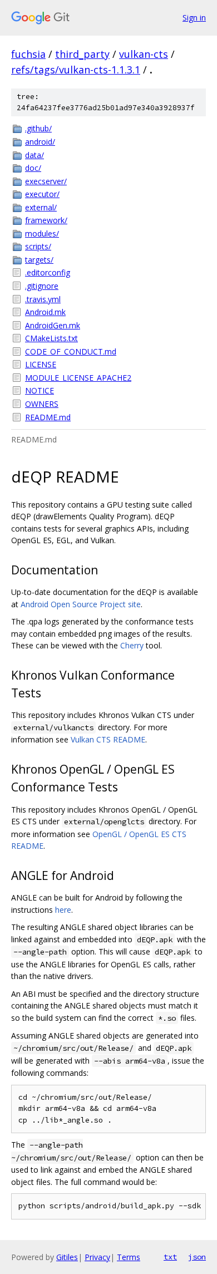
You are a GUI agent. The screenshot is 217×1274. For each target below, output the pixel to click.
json (197, 1257)
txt (170, 1257)
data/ (34, 155)
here (63, 909)
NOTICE (39, 390)
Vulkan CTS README (108, 739)
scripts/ (38, 246)
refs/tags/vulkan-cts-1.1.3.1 (75, 69)
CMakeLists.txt (51, 338)
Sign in (194, 17)
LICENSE (40, 364)
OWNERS (41, 404)
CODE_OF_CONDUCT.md (70, 351)
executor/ (42, 194)
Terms (128, 1257)
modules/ (42, 233)
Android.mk (45, 312)
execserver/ (46, 181)
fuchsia (28, 54)
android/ (40, 141)
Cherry (132, 645)
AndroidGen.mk (52, 325)
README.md (48, 417)
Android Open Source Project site (81, 604)
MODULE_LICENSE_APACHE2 (78, 377)
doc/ (33, 168)
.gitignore (41, 286)
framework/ (46, 220)
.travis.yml (43, 299)
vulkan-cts (143, 54)
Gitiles (67, 1257)
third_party (82, 54)
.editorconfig (47, 272)
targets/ (39, 259)
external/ (41, 207)
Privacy (97, 1257)
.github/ (38, 128)
